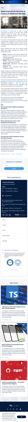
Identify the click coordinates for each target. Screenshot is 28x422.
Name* (4, 219)
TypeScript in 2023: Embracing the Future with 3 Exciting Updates (13, 307)
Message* (4, 241)
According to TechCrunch (8, 31)
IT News (13, 154)
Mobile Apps (19, 154)
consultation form (8, 102)
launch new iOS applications (15, 81)
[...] (11, 317)
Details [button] (14, 420)
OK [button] (21, 417)
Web (10, 319)
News (2, 8)
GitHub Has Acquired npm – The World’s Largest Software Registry (13, 383)
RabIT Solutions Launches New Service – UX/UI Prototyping (13, 345)
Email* (3, 230)
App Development (6, 154)
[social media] (3, 215)
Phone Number (6, 235)
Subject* (4, 225)
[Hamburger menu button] (26, 2)
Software (7, 319)
